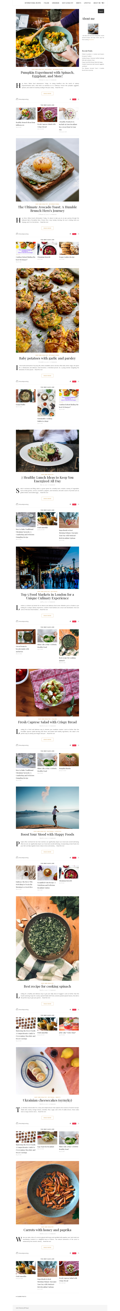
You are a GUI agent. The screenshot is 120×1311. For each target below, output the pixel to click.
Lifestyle (87, 3)
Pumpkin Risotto (65, 768)
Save (75, 99)
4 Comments (52, 1104)
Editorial (48, 69)
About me (97, 3)
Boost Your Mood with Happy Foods (47, 834)
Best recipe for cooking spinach (47, 986)
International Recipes (33, 3)
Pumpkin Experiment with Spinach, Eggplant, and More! (47, 74)
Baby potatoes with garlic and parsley (47, 358)
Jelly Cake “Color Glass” (67, 1033)
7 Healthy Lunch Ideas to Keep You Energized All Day (47, 479)
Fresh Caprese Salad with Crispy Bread (47, 722)
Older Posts (21, 1296)
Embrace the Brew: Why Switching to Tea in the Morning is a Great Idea (24, 884)
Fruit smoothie (42, 527)
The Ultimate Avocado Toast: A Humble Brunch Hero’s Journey (47, 209)
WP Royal (26, 1308)
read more (47, 93)
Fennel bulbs (20, 405)
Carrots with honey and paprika (47, 1230)
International (58, 69)
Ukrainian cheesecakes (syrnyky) (47, 1100)
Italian (46, 3)
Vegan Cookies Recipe (67, 257)
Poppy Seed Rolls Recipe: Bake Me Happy (92, 62)
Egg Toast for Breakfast (45, 1147)
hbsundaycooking (23, 99)
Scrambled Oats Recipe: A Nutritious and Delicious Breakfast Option (46, 885)
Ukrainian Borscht (43, 257)
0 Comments (52, 80)
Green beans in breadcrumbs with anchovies (22, 649)
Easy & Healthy (67, 3)
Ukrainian (55, 3)
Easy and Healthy (38, 69)
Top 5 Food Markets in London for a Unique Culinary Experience (47, 596)
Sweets (78, 3)
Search (101, 11)
